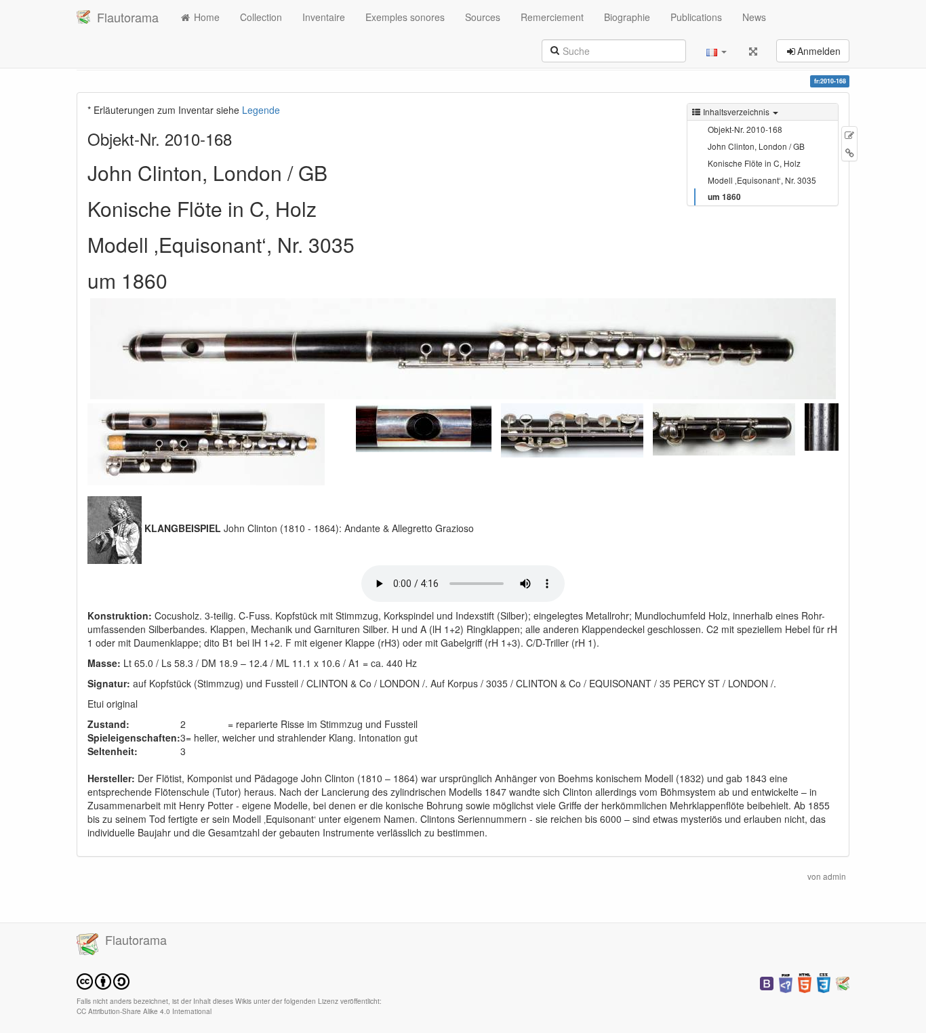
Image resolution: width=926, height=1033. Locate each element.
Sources (482, 17)
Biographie (627, 17)
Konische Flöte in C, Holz (754, 163)
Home (205, 17)
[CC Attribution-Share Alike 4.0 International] (103, 980)
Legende (261, 110)
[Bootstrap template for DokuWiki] (766, 982)
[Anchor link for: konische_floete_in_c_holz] (327, 208)
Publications (696, 17)
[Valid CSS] (823, 982)
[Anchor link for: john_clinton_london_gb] (337, 172)
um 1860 (724, 197)
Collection (261, 17)
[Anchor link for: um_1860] (177, 280)
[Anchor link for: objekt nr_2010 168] (240, 138)
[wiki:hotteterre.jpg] (114, 528)
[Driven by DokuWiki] (842, 982)
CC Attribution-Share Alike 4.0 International (144, 1011)
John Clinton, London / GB (756, 146)
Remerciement (552, 17)
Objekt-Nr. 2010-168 (745, 129)
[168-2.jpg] (206, 442)
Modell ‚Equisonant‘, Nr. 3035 (762, 180)
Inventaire (323, 17)
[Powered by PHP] (785, 982)
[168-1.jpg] (463, 348)
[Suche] (554, 49)
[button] (716, 51)
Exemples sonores (405, 17)
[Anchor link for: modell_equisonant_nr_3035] (365, 244)
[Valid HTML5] (804, 982)
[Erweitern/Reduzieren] (753, 51)
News (754, 17)
